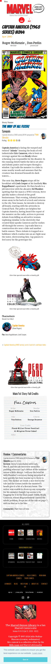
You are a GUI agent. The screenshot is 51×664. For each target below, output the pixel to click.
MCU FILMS (24, 583)
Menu (6, 1)
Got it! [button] (25, 660)
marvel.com (40, 592)
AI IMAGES (8, 583)
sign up (10, 592)
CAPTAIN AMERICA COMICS (15, 575)
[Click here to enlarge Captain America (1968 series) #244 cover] (24, 118)
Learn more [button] (37, 653)
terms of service (29, 592)
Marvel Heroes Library (24, 625)
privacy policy (19, 592)
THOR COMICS (29, 578)
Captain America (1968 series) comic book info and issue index (25, 344)
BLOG (16, 583)
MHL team (14, 645)
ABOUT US (34, 583)
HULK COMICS (31, 575)
